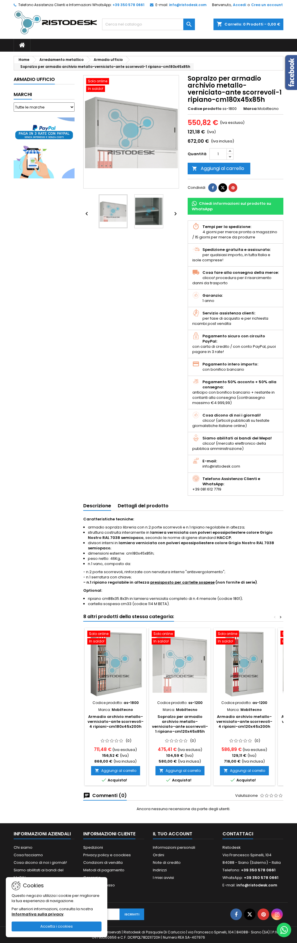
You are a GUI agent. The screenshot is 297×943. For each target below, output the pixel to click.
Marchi (23, 94)
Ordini (158, 855)
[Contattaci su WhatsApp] (284, 930)
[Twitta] (222, 187)
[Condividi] (212, 187)
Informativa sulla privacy (38, 914)
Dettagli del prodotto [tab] (143, 505)
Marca (250, 108)
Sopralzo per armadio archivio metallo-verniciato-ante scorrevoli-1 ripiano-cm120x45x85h (180, 724)
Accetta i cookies (56, 926)
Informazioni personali (174, 847)
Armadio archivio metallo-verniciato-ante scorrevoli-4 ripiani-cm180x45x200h (116, 721)
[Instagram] (277, 914)
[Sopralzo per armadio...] (180, 664)
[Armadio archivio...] (115, 664)
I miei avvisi (163, 877)
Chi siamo (23, 847)
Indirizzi (160, 870)
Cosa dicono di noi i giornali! (40, 862)
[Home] (22, 45)
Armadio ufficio (34, 79)
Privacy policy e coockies (107, 855)
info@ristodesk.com (188, 4)
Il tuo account (172, 833)
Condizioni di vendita (103, 862)
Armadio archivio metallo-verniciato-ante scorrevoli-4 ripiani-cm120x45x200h (244, 721)
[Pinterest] (233, 187)
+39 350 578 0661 (128, 4)
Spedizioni (93, 847)
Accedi (239, 4)
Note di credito (167, 862)
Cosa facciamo (28, 855)
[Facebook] (236, 914)
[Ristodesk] (56, 22)
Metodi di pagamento (103, 870)
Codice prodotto (205, 108)
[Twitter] (250, 914)
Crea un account (267, 4)
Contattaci (237, 833)
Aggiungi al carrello (218, 168)
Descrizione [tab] (97, 505)
